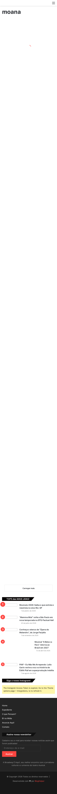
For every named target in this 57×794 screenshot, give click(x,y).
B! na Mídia (7, 718)
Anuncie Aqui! (8, 723)
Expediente (7, 710)
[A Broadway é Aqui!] (28, 3)
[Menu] (53, 4)
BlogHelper (39, 781)
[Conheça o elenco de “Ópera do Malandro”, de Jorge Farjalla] (9, 633)
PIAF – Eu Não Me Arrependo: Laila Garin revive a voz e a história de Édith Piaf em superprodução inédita (36, 667)
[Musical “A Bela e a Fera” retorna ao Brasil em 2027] (17, 651)
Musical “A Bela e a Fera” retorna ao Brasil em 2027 (43, 645)
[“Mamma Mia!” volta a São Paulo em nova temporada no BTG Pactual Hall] (9, 621)
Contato (5, 727)
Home (4, 705)
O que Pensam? (9, 714)
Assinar (9, 754)
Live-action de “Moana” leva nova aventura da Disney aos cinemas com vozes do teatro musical (26, 50)
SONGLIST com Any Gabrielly (9, 326)
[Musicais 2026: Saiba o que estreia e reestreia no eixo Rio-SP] (9, 609)
